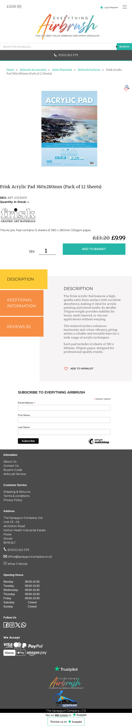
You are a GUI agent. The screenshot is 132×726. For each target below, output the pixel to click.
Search (124, 46)
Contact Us (11, 465)
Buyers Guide (12, 470)
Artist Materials (62, 69)
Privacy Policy (12, 500)
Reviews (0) (19, 326)
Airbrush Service (14, 474)
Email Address (26, 402)
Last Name (24, 427)
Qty (32, 251)
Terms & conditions (16, 496)
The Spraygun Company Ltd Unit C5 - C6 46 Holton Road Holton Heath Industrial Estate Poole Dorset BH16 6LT (24, 530)
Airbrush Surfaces (89, 69)
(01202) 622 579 (18, 550)
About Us (9, 461)
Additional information (21, 303)
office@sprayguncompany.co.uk (30, 556)
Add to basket (94, 249)
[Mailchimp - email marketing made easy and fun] (98, 443)
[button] (126, 89)
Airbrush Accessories (33, 69)
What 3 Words (17, 564)
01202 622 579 (68, 55)
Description (20, 279)
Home (10, 69)
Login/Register (111, 7)
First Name (24, 415)
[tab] (20, 279)
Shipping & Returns (16, 491)
